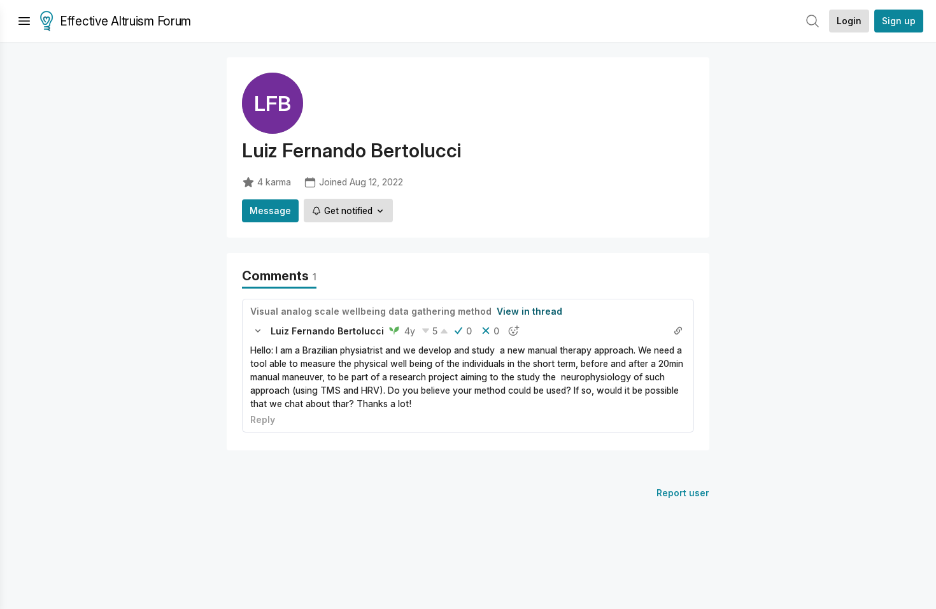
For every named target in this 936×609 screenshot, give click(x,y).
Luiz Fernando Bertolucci (327, 331)
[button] (258, 330)
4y (409, 331)
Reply (262, 419)
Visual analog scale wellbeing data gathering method (371, 311)
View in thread (529, 311)
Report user (682, 492)
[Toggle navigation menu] (24, 21)
